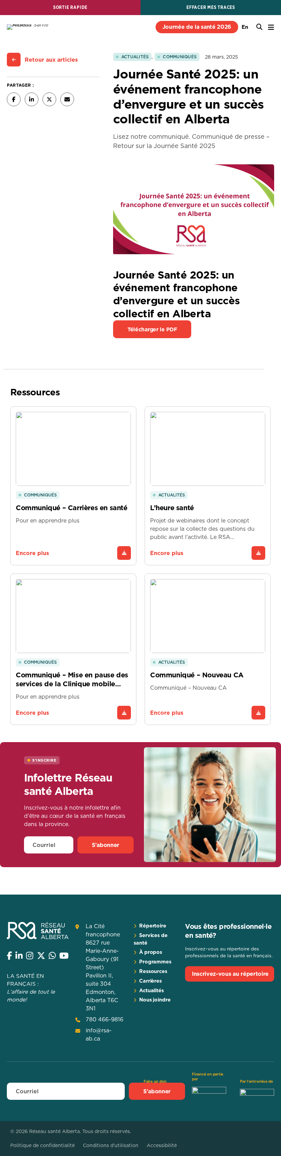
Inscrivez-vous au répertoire (230, 973)
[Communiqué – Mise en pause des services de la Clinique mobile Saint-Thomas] (124, 713)
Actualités (135, 57)
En (245, 26)
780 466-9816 (104, 1019)
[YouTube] (64, 955)
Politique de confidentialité (42, 1145)
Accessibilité (162, 1145)
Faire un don (155, 1081)
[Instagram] (29, 955)
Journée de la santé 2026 (196, 26)
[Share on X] (49, 99)
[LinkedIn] (19, 955)
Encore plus (32, 553)
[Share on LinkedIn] (31, 99)
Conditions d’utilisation (110, 1145)
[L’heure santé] (258, 553)
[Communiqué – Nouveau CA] (258, 713)
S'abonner (105, 845)
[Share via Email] (67, 99)
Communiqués (180, 57)
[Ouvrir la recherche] (259, 27)
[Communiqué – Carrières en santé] (124, 553)
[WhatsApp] (52, 955)
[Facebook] (9, 955)
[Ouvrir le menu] (271, 27)
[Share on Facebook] (14, 99)
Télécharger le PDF (152, 329)
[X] (41, 955)
